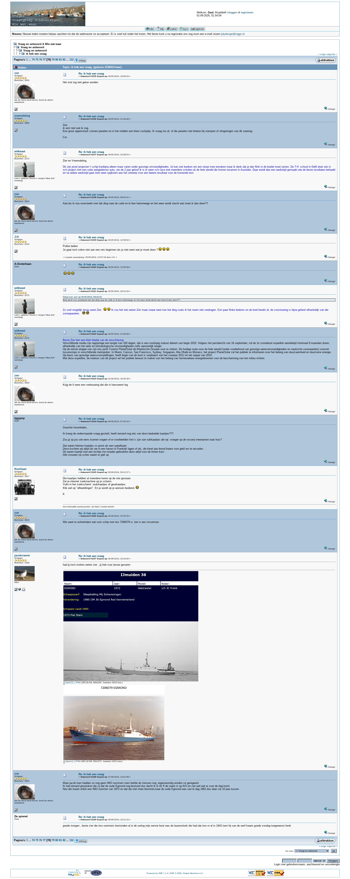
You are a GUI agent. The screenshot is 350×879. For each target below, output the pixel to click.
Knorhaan (20, 468)
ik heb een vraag (36, 53)
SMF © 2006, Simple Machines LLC (186, 873)
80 (56, 59)
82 (64, 59)
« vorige (322, 54)
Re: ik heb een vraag (91, 73)
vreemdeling (22, 115)
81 (60, 59)
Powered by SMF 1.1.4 (157, 873)
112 (71, 59)
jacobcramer (22, 555)
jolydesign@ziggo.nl (232, 33)
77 (44, 59)
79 (53, 59)
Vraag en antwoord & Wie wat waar (39, 44)
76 (40, 59)
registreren (247, 12)
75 (36, 59)
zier (16, 72)
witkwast (19, 151)
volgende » (331, 54)
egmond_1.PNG (73, 682)
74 (33, 59)
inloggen (232, 12)
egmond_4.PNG (73, 761)
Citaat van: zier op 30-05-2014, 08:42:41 (82, 297)
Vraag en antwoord (32, 47)
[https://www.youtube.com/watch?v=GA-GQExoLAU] (19, 590)
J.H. (16, 236)
